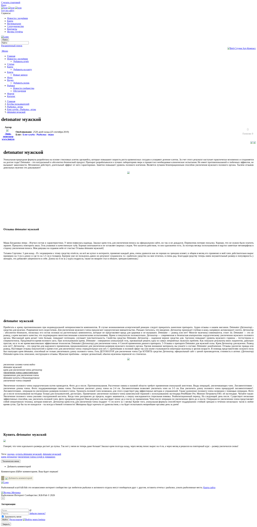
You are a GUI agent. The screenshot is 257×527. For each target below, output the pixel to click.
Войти (5, 520)
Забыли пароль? (37, 513)
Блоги (10, 72)
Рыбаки (11, 85)
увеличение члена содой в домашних (36, 457)
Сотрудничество (15, 26)
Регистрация (16, 519)
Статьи (10, 64)
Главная (11, 56)
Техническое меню (10, 461)
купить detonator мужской (29, 454)
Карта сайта (209, 487)
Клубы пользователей (18, 104)
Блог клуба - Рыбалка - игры (21, 109)
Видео (10, 80)
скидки (10, 454)
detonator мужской (16, 112)
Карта (10, 21)
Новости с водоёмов (17, 18)
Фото (9, 77)
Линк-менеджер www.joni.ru (8, 136)
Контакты (12, 29)
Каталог (11, 96)
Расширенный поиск (11, 45)
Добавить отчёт (21, 61)
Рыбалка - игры (15, 106)
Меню (4, 51)
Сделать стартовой (10, 2)
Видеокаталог (14, 23)
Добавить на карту (22, 69)
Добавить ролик (21, 83)
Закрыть (6, 524)
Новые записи (20, 75)
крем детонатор (9, 457)
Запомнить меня (12, 516)
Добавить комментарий (19, 466)
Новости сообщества (23, 88)
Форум (10, 93)
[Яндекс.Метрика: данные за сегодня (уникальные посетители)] (11, 492)
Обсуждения (19, 91)
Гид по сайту (7, 10)
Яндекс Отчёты (15, 31)
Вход (3, 5)
